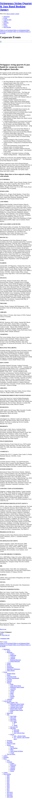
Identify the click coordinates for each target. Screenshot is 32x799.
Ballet (11, 684)
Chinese (12, 690)
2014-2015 (10, 792)
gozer (5, 641)
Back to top (3, 629)
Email (1, 633)
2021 (8, 783)
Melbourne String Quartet (17, 704)
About (8, 650)
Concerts (9, 681)
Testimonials (10, 667)
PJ (14, 724)
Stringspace (6, 16)
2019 (8, 786)
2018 (8, 787)
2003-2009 (10, 797)
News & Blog (7, 27)
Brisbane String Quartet (16, 710)
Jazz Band (9, 742)
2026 (8, 775)
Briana (12, 746)
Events (5, 18)
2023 (8, 780)
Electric (12, 734)
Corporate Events (11, 676)
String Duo (10, 713)
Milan (15, 722)
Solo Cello (13, 717)
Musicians (9, 652)
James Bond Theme (15, 685)
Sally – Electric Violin (20, 736)
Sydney (12, 654)
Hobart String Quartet (16, 708)
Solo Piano (13, 719)
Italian (12, 693)
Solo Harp (13, 728)
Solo (8, 714)
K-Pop (12, 695)
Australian (13, 689)
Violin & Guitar (11, 743)
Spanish (12, 696)
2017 (8, 789)
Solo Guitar (13, 720)
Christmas (9, 699)
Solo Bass (16, 731)
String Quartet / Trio (12, 702)
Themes (9, 682)
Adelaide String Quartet (16, 707)
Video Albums (11, 670)
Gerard (12, 752)
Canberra (12, 657)
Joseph (15, 725)
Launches (9, 679)
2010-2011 (10, 795)
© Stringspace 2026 (4, 638)
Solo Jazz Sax (14, 727)
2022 (8, 781)
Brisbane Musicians (15, 660)
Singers (9, 745)
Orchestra (9, 740)
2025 (8, 777)
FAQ (8, 760)
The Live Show (11, 754)
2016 (8, 790)
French (12, 692)
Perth (11, 711)
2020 (8, 784)
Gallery (5, 21)
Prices (5, 24)
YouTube (9, 666)
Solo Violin (13, 716)
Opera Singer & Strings (16, 751)
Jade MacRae (13, 748)
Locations (9, 762)
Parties (8, 675)
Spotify (9, 664)
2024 (8, 778)
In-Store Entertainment (13, 678)
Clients (9, 663)
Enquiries (6, 22)
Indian (12, 698)
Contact (5, 25)
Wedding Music (11, 673)
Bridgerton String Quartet (17, 687)
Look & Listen (7, 19)
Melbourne (13, 655)
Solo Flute (16, 730)
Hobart (12, 771)
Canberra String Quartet (16, 705)
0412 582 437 (6, 635)
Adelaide (12, 658)
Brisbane (12, 769)
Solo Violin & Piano (19, 733)
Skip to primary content (12, 13)
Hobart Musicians (15, 661)
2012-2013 (10, 794)
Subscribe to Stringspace (13, 669)
